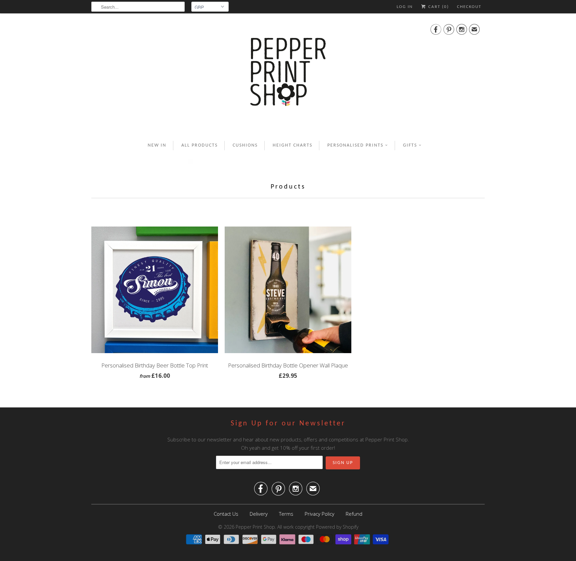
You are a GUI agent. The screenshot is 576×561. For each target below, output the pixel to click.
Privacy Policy (319, 513)
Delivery (259, 513)
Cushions (245, 145)
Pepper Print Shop (255, 527)
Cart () (438, 7)
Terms (286, 513)
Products (288, 187)
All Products (199, 145)
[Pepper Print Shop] (288, 76)
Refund (354, 513)
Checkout (469, 7)
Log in (405, 7)
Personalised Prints (355, 145)
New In (157, 145)
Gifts (410, 145)
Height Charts (292, 145)
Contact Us (226, 513)
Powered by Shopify (337, 527)
